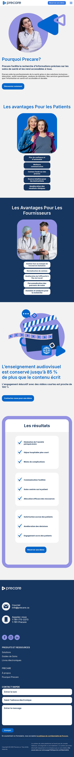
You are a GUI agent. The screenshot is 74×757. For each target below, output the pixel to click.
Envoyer (7, 730)
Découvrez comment (13, 86)
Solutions (6, 652)
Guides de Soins (9, 656)
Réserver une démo (35, 550)
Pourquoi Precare (10, 677)
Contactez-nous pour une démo (18, 398)
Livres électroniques (11, 660)
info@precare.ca (20, 607)
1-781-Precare (19, 622)
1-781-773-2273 (20, 619)
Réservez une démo (56, 3)
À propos (6, 673)
